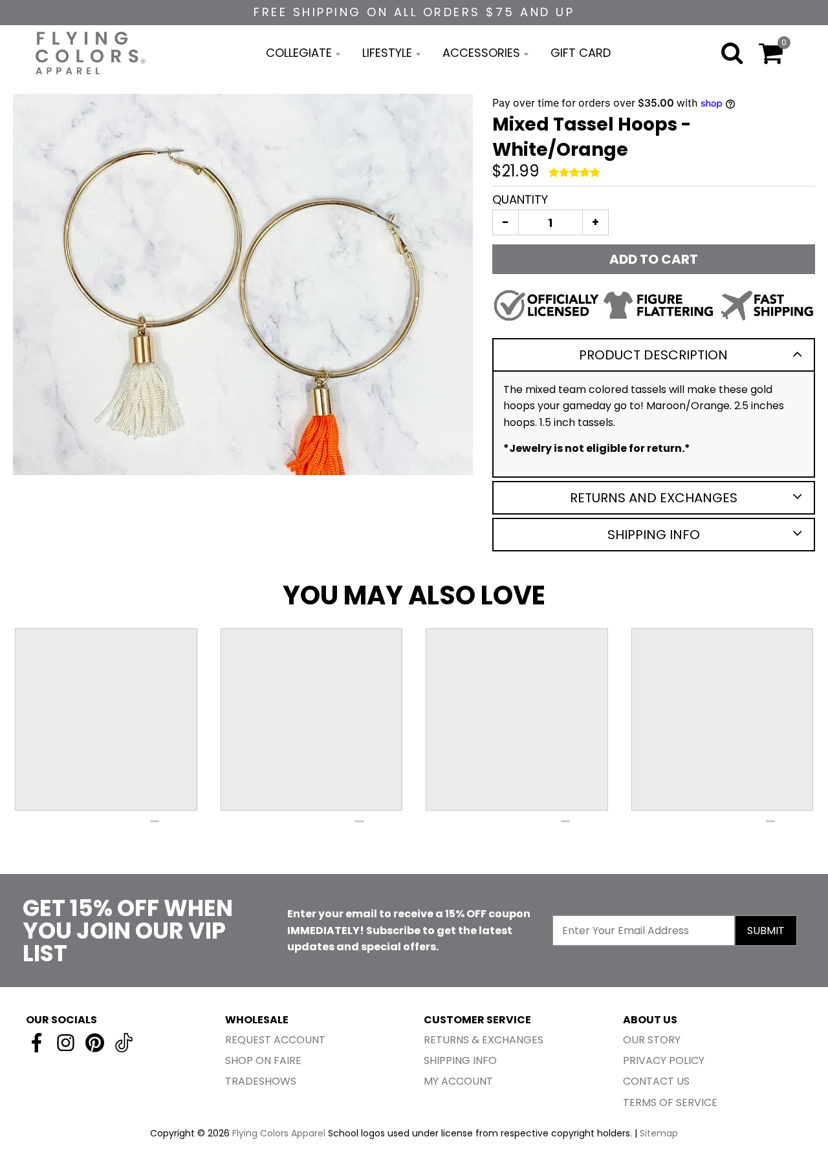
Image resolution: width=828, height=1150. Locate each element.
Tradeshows (260, 1081)
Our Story (652, 1039)
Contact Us (656, 1081)
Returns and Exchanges (653, 498)
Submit (766, 930)
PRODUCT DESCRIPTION (653, 355)
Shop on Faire (263, 1060)
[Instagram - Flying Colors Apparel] (65, 1042)
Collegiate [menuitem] (299, 53)
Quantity (520, 199)
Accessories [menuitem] (481, 53)
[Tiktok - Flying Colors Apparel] (124, 1042)
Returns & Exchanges (483, 1039)
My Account (458, 1081)
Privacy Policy (663, 1060)
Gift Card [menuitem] (580, 53)
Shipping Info (653, 535)
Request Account (275, 1039)
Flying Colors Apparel (278, 1133)
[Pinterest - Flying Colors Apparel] (94, 1042)
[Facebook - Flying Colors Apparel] (36, 1042)
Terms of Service (670, 1102)
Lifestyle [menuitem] (387, 53)
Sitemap (659, 1133)
